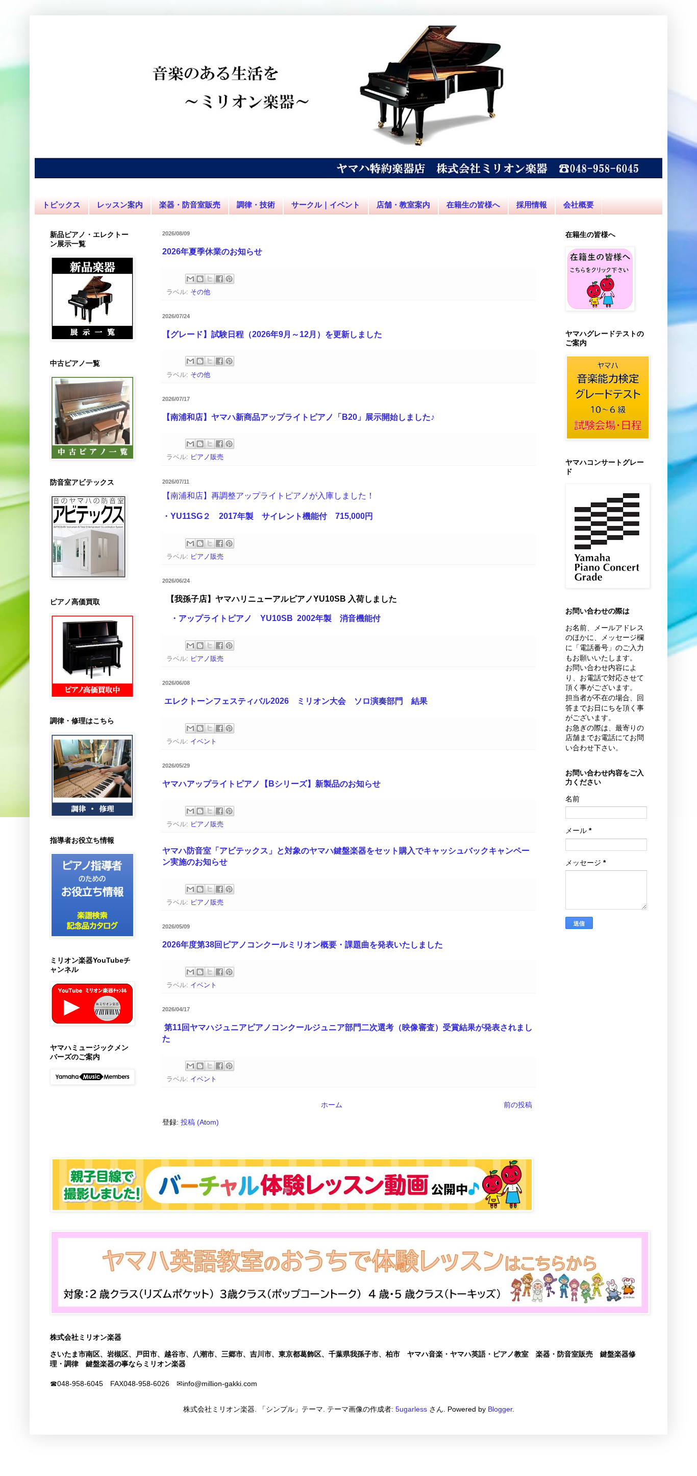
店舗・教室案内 (403, 204)
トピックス (61, 204)
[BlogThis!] (200, 279)
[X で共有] (210, 279)
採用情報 (531, 204)
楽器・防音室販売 (189, 204)
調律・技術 (256, 204)
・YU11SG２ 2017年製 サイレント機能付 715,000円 (267, 516)
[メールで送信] (190, 279)
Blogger (500, 1409)
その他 (200, 292)
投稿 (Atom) (200, 1122)
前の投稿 (518, 1105)
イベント (203, 741)
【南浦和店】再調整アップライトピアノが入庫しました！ (268, 495)
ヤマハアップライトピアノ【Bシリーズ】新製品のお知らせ (271, 783)
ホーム (331, 1105)
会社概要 (578, 204)
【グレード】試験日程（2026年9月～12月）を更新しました (272, 334)
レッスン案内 (120, 204)
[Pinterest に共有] (229, 279)
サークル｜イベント (325, 204)
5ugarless (411, 1409)
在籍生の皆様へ (473, 204)
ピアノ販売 (206, 457)
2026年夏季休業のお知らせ (212, 251)
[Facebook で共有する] (219, 279)
